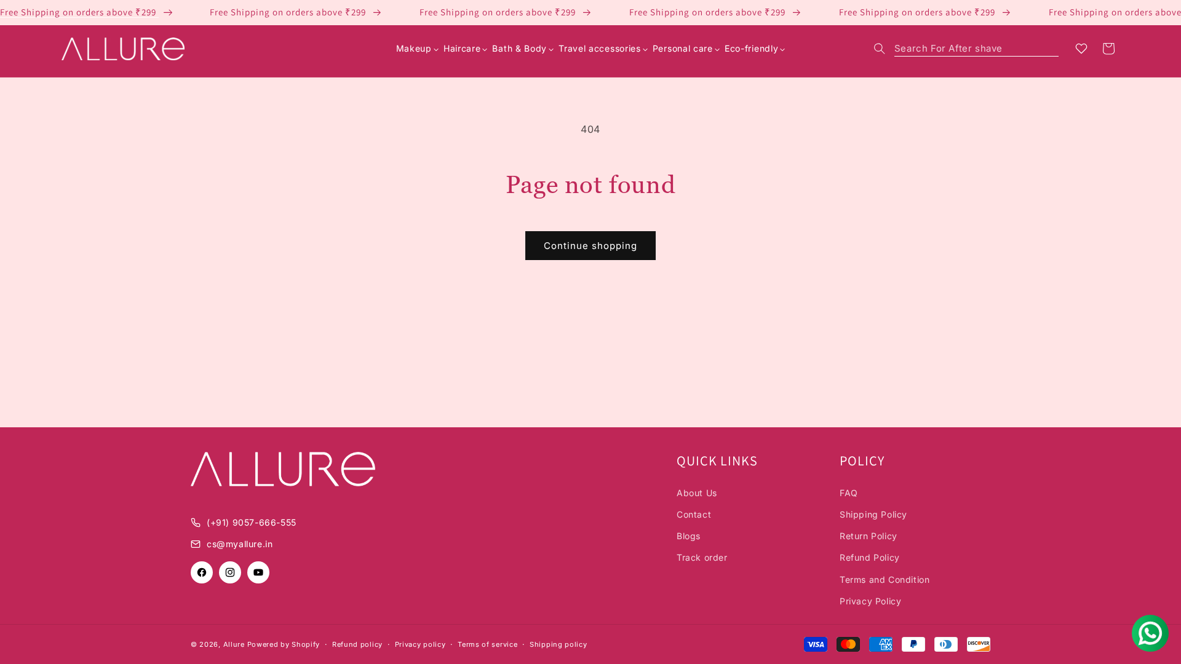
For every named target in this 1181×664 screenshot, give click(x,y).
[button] (966, 48)
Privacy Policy (870, 601)
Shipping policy (558, 644)
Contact (694, 514)
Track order (702, 557)
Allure (234, 644)
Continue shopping (590, 245)
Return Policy (868, 536)
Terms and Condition (884, 579)
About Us (697, 493)
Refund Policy (870, 557)
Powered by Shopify (283, 644)
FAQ (849, 493)
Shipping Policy (873, 514)
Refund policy (357, 644)
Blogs (689, 536)
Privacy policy (420, 644)
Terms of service (487, 644)
